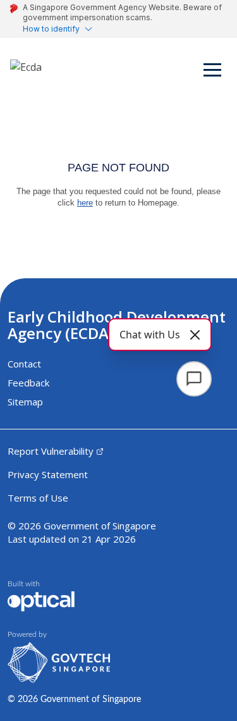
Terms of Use (38, 497)
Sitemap (25, 401)
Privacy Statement (48, 474)
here (85, 202)
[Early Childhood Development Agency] (26, 72)
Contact (24, 363)
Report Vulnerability (51, 451)
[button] (213, 72)
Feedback (28, 382)
